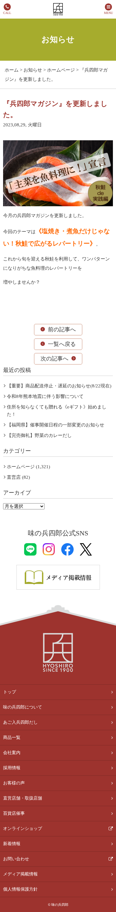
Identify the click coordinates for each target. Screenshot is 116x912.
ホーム (12, 70)
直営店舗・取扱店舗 (22, 798)
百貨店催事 (14, 813)
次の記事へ (54, 359)
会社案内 (11, 752)
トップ (9, 692)
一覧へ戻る (62, 344)
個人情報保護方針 (20, 889)
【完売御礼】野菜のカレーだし (39, 435)
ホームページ (61, 70)
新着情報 (11, 843)
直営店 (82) (18, 477)
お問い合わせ (16, 859)
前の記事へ (62, 329)
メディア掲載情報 (20, 874)
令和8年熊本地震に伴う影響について (45, 396)
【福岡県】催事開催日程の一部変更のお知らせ (55, 424)
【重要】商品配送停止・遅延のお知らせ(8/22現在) (59, 385)
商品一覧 (11, 737)
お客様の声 (14, 783)
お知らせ (33, 70)
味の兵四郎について (22, 707)
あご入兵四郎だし (20, 722)
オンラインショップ (22, 828)
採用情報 (11, 768)
